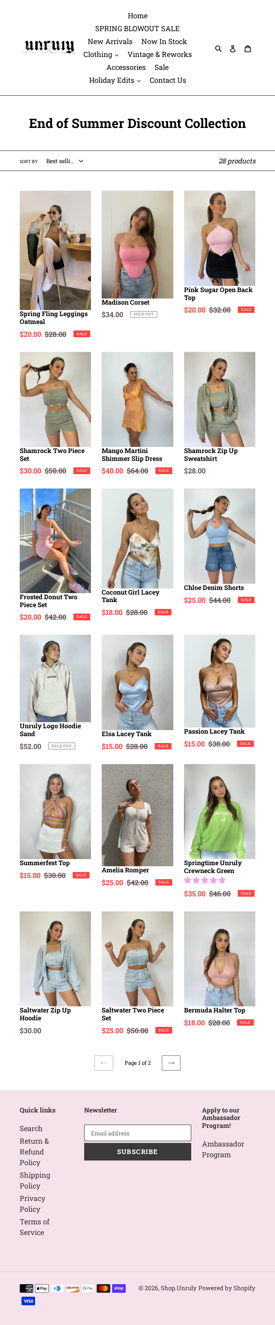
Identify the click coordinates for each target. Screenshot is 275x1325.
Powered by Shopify (226, 1288)
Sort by (29, 161)
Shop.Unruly (179, 1288)
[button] (205, 880)
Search (31, 1128)
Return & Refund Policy (34, 1151)
